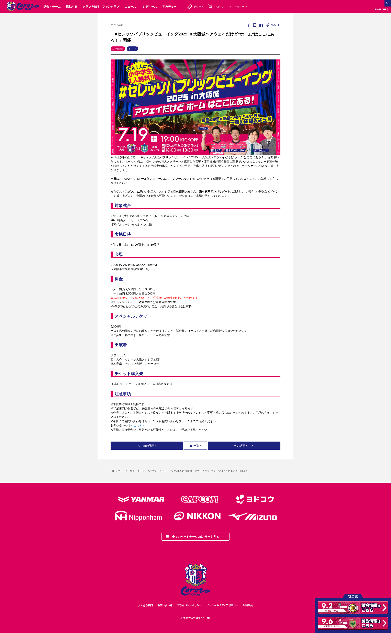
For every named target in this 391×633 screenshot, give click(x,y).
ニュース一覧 (125, 471)
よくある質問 (145, 605)
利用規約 (248, 605)
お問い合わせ (165, 605)
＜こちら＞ (138, 425)
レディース (150, 6)
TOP (113, 471)
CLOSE (353, 596)
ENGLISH (380, 9)
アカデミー (169, 6)
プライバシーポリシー (189, 605)
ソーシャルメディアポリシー (222, 605)
